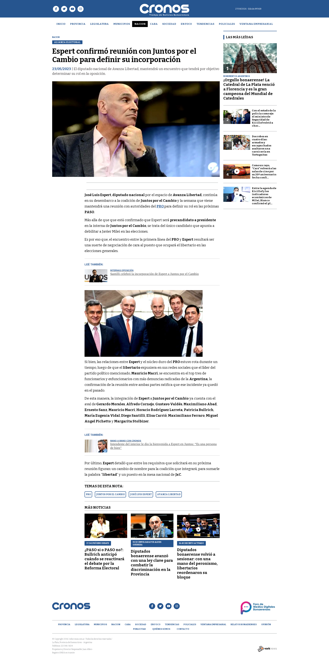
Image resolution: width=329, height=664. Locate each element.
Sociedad (169, 23)
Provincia (77, 23)
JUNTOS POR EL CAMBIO (110, 494)
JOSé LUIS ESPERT (141, 494)
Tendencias (205, 23)
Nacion (139, 23)
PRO (88, 494)
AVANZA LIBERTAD (168, 494)
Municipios (121, 23)
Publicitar (139, 629)
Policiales (227, 23)
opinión (266, 624)
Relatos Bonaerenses (244, 624)
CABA (154, 23)
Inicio (60, 23)
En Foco (186, 23)
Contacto (183, 629)
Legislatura (99, 23)
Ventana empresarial (256, 23)
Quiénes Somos (161, 629)
